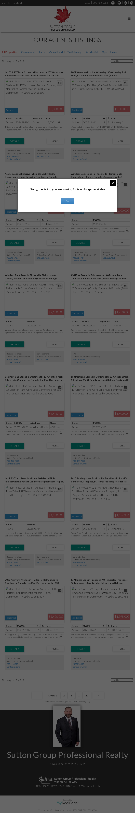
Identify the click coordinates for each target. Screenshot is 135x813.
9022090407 (78, 664)
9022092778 (78, 156)
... (79, 695)
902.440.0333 (78, 359)
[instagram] (130, 2)
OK (67, 201)
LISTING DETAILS (14, 141)
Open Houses (109, 51)
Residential (91, 51)
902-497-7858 (13, 461)
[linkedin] (124, 2)
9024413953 (12, 664)
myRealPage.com (67, 803)
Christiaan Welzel (58, 810)
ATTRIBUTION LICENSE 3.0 (85, 810)
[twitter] (118, 2)
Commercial (28, 51)
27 (86, 695)
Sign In (6, 2)
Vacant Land (56, 51)
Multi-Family (74, 51)
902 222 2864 (43, 156)
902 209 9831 (13, 156)
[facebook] (112, 2)
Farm (42, 51)
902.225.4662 (43, 258)
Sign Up (18, 2)
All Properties (9, 51)
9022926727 (12, 258)
